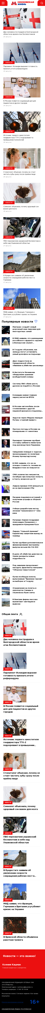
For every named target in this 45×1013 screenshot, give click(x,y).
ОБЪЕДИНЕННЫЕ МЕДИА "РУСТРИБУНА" (17, 1009)
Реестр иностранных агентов (12, 1002)
